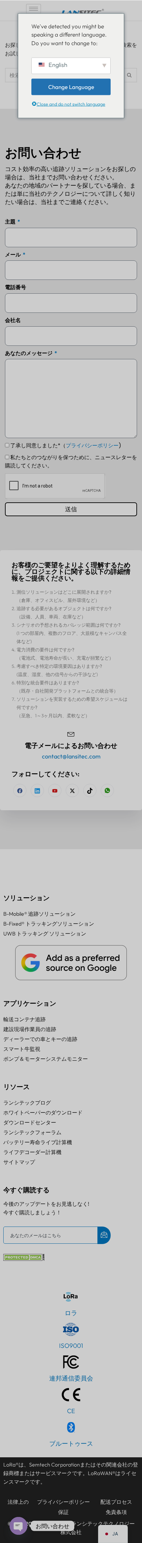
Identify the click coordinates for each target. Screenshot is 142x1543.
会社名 (13, 320)
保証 (63, 1512)
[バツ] (72, 790)
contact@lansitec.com (71, 756)
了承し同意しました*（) (65, 445)
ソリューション (26, 898)
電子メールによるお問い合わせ (71, 746)
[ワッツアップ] (107, 790)
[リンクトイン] (37, 790)
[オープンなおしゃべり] (18, 1526)
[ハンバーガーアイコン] (33, 9)
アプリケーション (29, 1003)
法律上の (18, 1501)
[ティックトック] (89, 790)
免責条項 (116, 1512)
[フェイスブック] (19, 790)
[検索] (129, 75)
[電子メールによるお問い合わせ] (71, 733)
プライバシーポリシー (92, 445)
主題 (11, 221)
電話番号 (15, 287)
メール (13, 254)
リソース (16, 1087)
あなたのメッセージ (29, 353)
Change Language (71, 86)
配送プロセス (116, 1501)
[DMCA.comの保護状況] (24, 1259)
